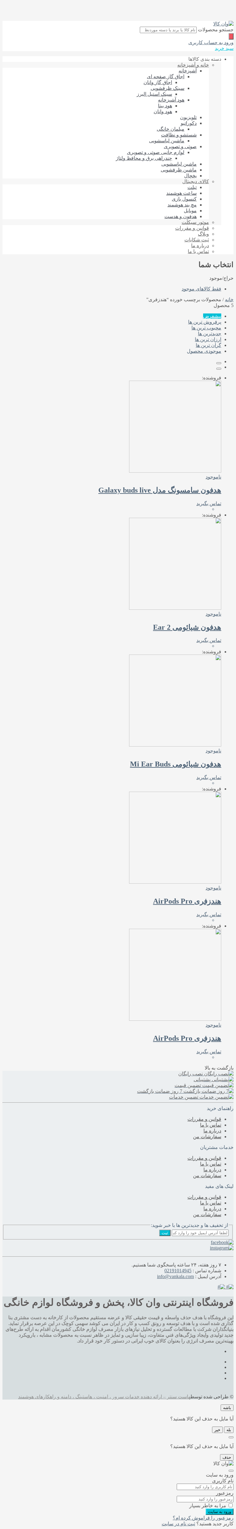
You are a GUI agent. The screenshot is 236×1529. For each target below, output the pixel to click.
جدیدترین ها (209, 333)
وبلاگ (203, 233)
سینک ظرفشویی (167, 88)
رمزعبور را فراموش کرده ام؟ (203, 1517)
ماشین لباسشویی (166, 140)
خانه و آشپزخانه (193, 64)
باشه (227, 1407)
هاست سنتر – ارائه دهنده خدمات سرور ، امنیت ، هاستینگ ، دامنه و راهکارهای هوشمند (104, 1396)
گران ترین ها (208, 345)
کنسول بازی (184, 199)
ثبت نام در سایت (178, 1523)
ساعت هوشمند (181, 193)
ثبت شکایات (196, 239)
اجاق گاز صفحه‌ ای (165, 76)
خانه (229, 299)
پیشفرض (212, 316)
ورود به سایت (219, 1511)
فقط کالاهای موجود (201, 288)
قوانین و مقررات (192, 228)
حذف (226, 1457)
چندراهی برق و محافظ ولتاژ (144, 158)
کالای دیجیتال (195, 181)
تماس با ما (198, 251)
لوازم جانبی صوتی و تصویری (155, 152)
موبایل (190, 210)
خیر (217, 1429)
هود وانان (163, 111)
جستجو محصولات (216, 29)
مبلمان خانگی (170, 129)
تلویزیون (188, 117)
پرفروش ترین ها (204, 322)
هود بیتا (165, 105)
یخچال (190, 175)
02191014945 (177, 1270)
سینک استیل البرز (154, 94)
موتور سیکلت (195, 222)
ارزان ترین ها (208, 339)
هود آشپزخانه (171, 99)
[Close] (231, 1437)
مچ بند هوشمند (182, 204)
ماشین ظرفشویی (179, 169)
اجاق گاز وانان (158, 82)
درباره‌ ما (200, 245)
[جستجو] (231, 36)
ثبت (165, 1233)
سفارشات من (207, 1136)
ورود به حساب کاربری (211, 42)
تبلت (192, 187)
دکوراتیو (189, 123)
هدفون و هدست (180, 216)
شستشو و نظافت (179, 134)
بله (228, 1429)
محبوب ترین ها (206, 327)
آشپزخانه (188, 70)
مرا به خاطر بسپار (207, 1505)
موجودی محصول (204, 351)
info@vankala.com (175, 1276)
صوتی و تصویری (180, 146)
